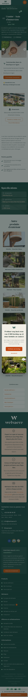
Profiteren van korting (14, 349)
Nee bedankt (14, 353)
